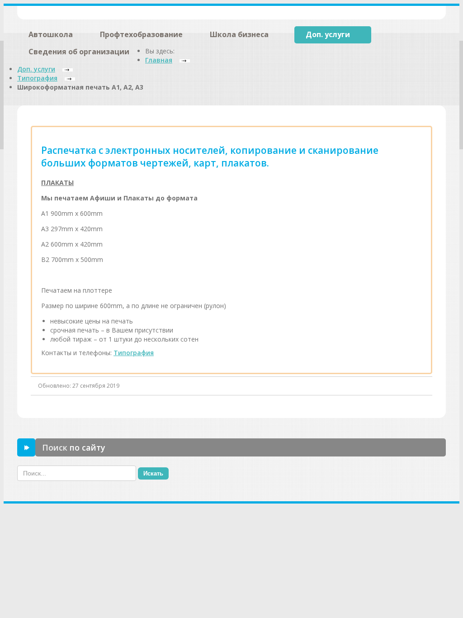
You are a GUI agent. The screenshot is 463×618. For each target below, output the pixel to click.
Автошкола (50, 34)
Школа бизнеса (239, 34)
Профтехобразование (141, 34)
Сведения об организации (78, 52)
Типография (133, 352)
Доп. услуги (328, 34)
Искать (153, 473)
